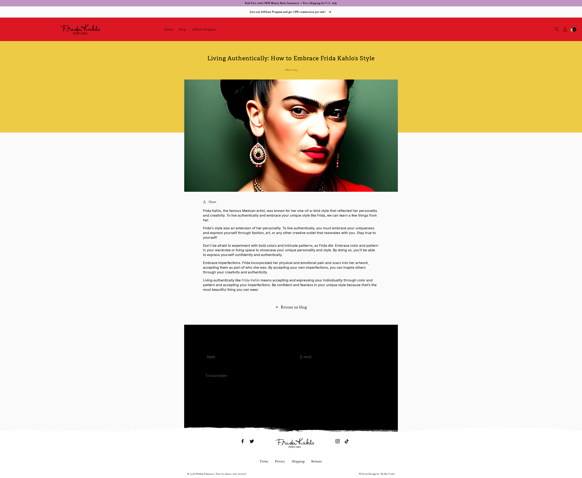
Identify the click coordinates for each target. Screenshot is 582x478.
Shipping (298, 461)
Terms (264, 461)
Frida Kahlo (251, 280)
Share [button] (212, 202)
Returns (316, 461)
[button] (557, 29)
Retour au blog (294, 307)
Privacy (280, 461)
